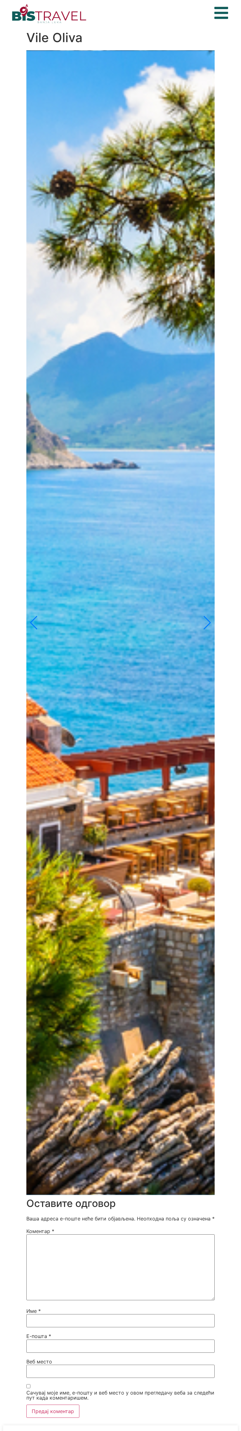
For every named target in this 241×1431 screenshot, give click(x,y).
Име (33, 1310)
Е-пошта (38, 1336)
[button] (33, 623)
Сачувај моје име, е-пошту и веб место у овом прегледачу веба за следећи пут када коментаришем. (120, 1395)
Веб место (39, 1361)
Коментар (40, 1231)
